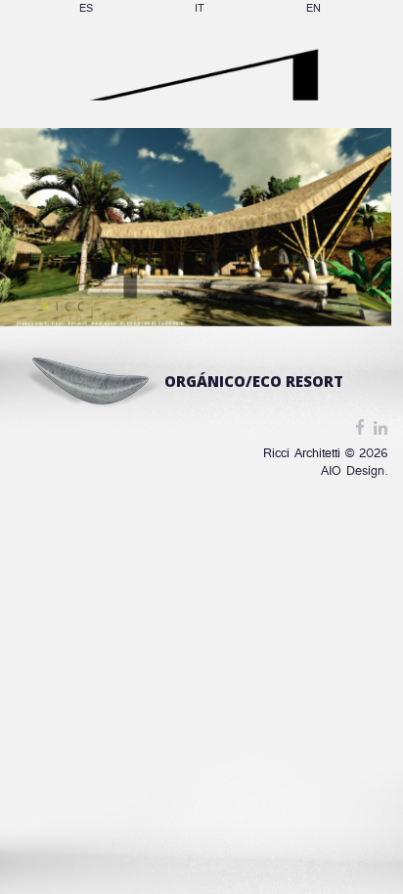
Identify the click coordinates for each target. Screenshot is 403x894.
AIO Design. (354, 472)
